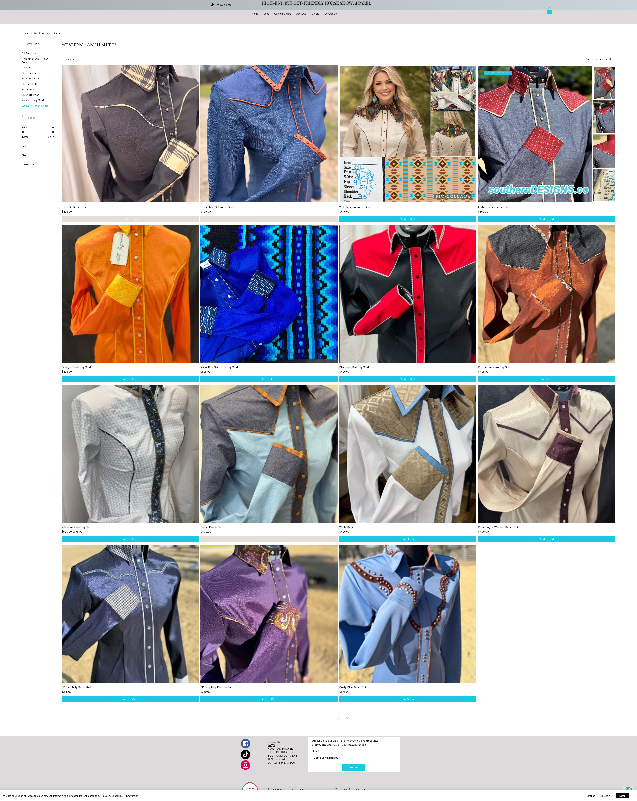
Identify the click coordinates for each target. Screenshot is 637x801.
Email (315, 751)
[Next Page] (347, 718)
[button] (549, 10)
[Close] (633, 795)
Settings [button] (591, 795)
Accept (622, 795)
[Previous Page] (330, 718)
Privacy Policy (131, 795)
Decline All (606, 795)
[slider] (23, 132)
